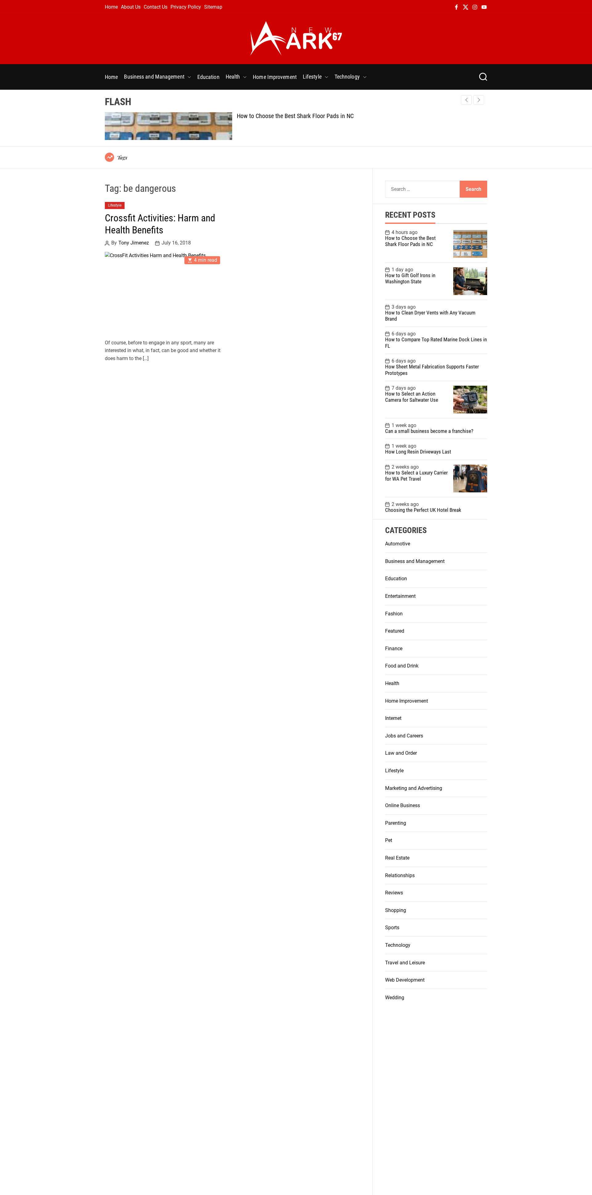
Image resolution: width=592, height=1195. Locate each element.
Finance (393, 648)
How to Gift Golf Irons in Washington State (410, 278)
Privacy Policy (186, 7)
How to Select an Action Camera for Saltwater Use (411, 397)
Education (208, 77)
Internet (393, 718)
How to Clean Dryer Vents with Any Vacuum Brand (430, 316)
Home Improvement (275, 77)
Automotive (397, 544)
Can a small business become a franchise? (429, 431)
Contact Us (155, 7)
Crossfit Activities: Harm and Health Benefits (160, 224)
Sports (392, 927)
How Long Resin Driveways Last (418, 452)
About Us (131, 7)
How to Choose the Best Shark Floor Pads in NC (295, 116)
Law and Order (401, 753)
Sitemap (213, 7)
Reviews (394, 893)
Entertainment (400, 596)
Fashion (394, 614)
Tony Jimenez (133, 243)
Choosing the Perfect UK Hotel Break (423, 510)
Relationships (400, 875)
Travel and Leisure (405, 963)
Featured (394, 631)
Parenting (395, 823)
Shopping (395, 910)
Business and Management (154, 76)
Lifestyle (312, 76)
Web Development (405, 980)
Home (111, 7)
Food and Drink (401, 666)
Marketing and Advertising (413, 788)
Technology (347, 76)
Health (233, 76)
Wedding (394, 997)
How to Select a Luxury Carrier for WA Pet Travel (416, 476)
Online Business (402, 805)
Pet (388, 840)
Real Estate (397, 858)
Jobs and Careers (404, 736)
